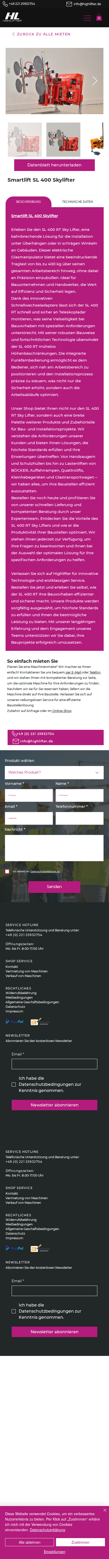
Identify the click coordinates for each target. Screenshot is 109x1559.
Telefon (94, 672)
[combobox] (54, 772)
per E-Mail (73, 672)
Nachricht (14, 829)
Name (61, 783)
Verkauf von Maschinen (23, 976)
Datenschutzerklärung (47, 1529)
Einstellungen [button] (54, 1551)
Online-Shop (61, 711)
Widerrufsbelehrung (21, 993)
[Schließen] (102, 1513)
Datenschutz (15, 1007)
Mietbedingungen (19, 997)
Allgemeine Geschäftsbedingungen (33, 1002)
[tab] (28, 201)
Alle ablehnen (30, 1542)
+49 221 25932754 (22, 4)
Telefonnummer (70, 806)
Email (10, 806)
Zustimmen (80, 1542)
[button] (99, 17)
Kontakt (12, 967)
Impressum (14, 1011)
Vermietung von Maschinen (27, 971)
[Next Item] (95, 81)
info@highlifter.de (87, 4)
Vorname (13, 783)
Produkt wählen (19, 760)
